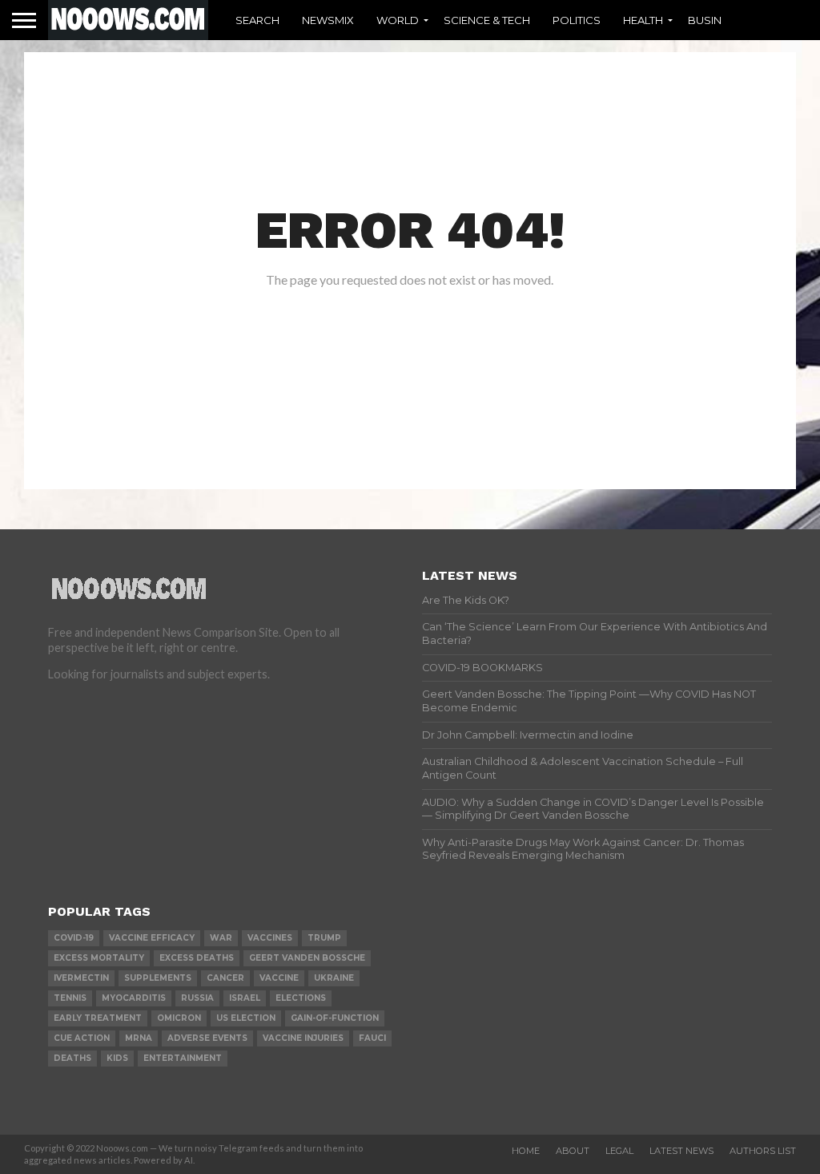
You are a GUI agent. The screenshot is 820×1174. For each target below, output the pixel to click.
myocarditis (134, 998)
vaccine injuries (303, 1038)
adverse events (207, 1038)
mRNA (138, 1038)
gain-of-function (335, 1018)
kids (117, 1058)
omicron (179, 1018)
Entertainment (182, 1058)
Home (526, 1150)
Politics (577, 20)
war (221, 938)
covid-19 (74, 938)
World (397, 20)
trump (324, 938)
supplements (157, 978)
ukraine (334, 978)
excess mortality (99, 958)
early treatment (98, 1018)
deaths (72, 1058)
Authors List (763, 1150)
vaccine (279, 978)
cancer (225, 978)
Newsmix (328, 20)
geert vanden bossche (307, 958)
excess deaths (196, 958)
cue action (82, 1038)
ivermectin (81, 978)
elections (300, 998)
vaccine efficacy (152, 938)
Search (257, 20)
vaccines (269, 938)
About (572, 1150)
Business (715, 20)
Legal (619, 1150)
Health (643, 20)
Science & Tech (487, 20)
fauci (372, 1038)
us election (245, 1018)
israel (244, 998)
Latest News (681, 1150)
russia (197, 998)
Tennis (70, 998)
